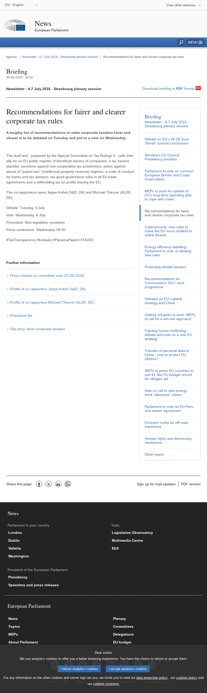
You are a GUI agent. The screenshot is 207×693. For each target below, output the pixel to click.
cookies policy (186, 678)
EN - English (14, 5)
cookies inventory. (106, 684)
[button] (195, 42)
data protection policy (152, 678)
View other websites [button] (181, 5)
